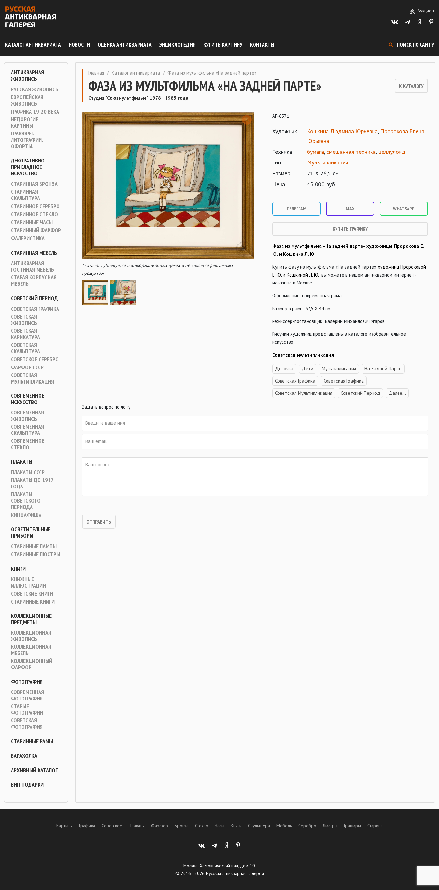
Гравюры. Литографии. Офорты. (27, 140)
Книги (18, 569)
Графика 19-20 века (35, 111)
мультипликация (339, 369)
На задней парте (383, 369)
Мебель (284, 826)
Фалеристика (28, 238)
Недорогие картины (24, 122)
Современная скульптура (27, 429)
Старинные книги (33, 601)
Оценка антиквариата (125, 44)
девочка (284, 369)
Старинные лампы (34, 546)
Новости (79, 44)
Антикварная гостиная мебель (32, 266)
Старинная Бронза (34, 184)
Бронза (182, 826)
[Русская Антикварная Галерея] (30, 16)
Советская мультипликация (32, 378)
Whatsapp (404, 209)
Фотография (27, 682)
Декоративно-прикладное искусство (29, 167)
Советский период (34, 298)
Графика (87, 826)
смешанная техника (351, 151)
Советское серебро (35, 359)
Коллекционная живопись (31, 635)
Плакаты (21, 462)
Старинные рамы (32, 741)
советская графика (344, 381)
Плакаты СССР (28, 472)
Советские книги (32, 593)
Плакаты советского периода (25, 500)
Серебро (307, 826)
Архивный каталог (34, 770)
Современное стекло (27, 444)
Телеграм (296, 209)
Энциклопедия (177, 44)
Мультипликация (327, 162)
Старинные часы (32, 222)
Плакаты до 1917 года (32, 483)
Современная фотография (27, 695)
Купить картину (222, 44)
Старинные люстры (35, 554)
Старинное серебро (35, 206)
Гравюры (352, 826)
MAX (350, 209)
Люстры (330, 826)
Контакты (262, 44)
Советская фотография (27, 723)
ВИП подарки (27, 785)
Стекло (201, 826)
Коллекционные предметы (31, 619)
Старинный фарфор (36, 230)
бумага (315, 151)
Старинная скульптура (25, 195)
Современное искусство (27, 399)
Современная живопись (27, 415)
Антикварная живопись (27, 75)
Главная (96, 73)
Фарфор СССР (27, 367)
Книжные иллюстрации (28, 582)
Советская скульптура (25, 348)
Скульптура (259, 826)
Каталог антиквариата (33, 44)
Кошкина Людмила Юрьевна (342, 131)
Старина (375, 826)
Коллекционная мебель (31, 650)
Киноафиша (26, 515)
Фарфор (159, 826)
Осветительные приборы (30, 532)
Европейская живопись (27, 100)
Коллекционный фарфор (31, 664)
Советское (112, 826)
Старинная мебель (34, 253)
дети (307, 369)
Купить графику (350, 229)
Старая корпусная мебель (34, 280)
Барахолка (24, 756)
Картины (64, 826)
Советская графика (35, 309)
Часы (219, 826)
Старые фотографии (27, 709)
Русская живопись (34, 89)
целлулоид (391, 151)
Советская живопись (24, 319)
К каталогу (411, 86)
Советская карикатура (25, 334)
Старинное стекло (34, 214)
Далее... (397, 393)
